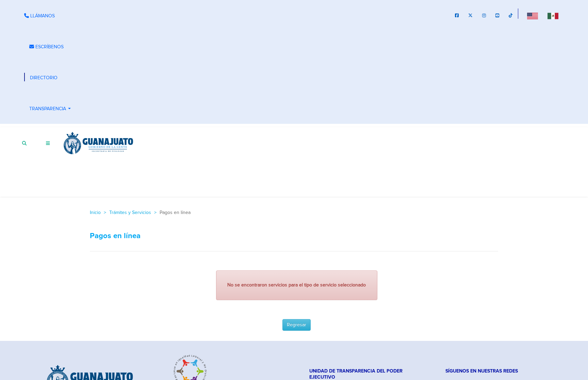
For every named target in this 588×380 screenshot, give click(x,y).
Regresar (296, 325)
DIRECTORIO (44, 78)
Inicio (95, 212)
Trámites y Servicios (130, 212)
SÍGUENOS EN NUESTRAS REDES (481, 371)
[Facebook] (457, 16)
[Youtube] (497, 16)
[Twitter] (470, 16)
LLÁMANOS (42, 16)
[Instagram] (484, 16)
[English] (532, 16)
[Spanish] (552, 16)
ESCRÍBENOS (49, 47)
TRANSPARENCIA (50, 109)
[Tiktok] (511, 16)
